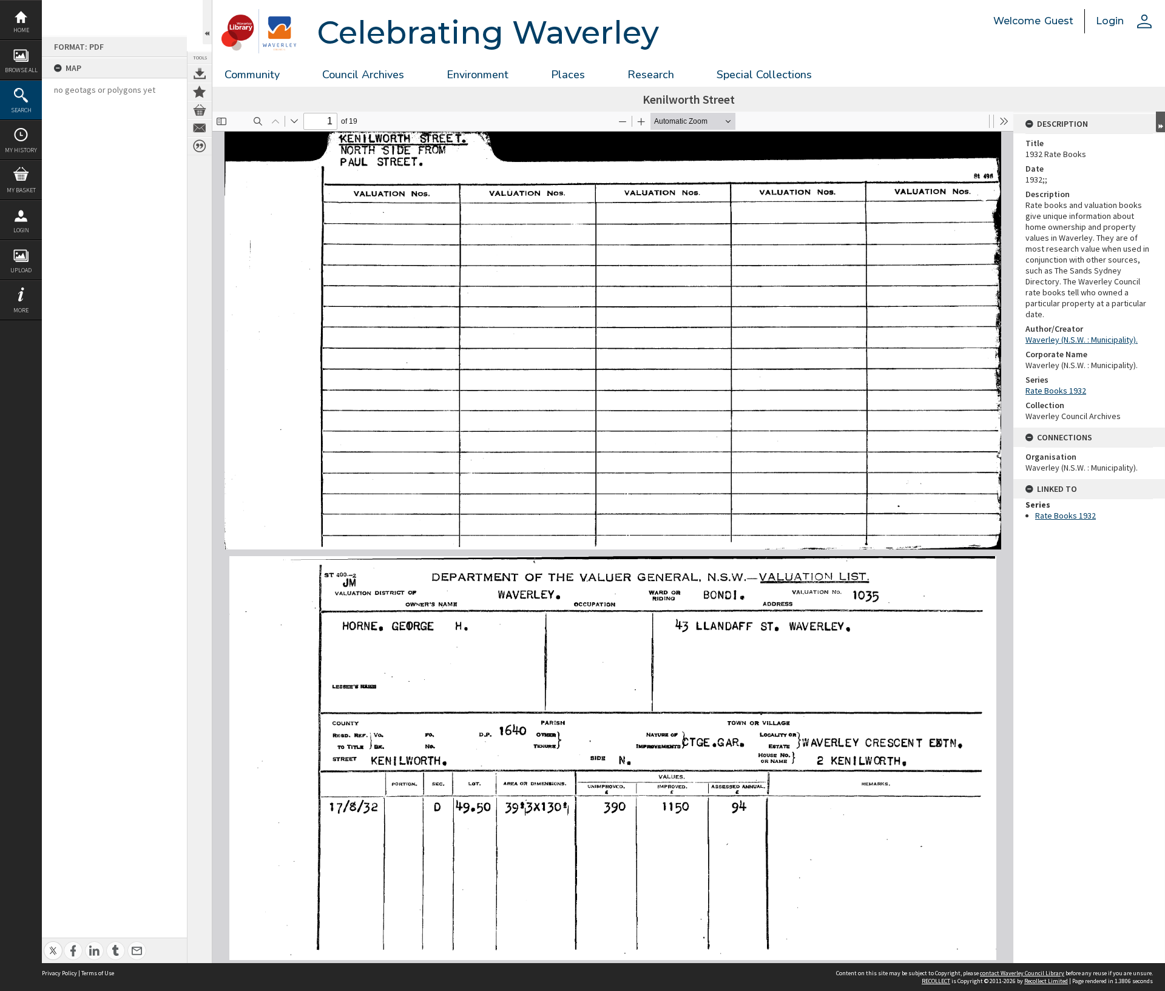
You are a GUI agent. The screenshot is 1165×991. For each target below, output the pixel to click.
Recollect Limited (1046, 981)
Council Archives (363, 75)
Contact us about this (199, 128)
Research (650, 75)
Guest (1058, 21)
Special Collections (764, 75)
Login (21, 230)
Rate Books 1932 (1055, 390)
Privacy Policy (59, 973)
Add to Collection (199, 91)
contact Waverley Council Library (1022, 973)
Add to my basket (199, 110)
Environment (477, 75)
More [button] (21, 310)
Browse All (21, 70)
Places (568, 75)
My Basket (21, 190)
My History (21, 150)
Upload (21, 270)
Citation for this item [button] (199, 146)
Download (199, 73)
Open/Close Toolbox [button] (207, 22)
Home (21, 30)
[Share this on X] (53, 944)
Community (252, 75)
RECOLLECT (936, 981)
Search (21, 110)
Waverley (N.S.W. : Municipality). (1081, 339)
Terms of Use (97, 973)
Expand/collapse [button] (1160, 122)
